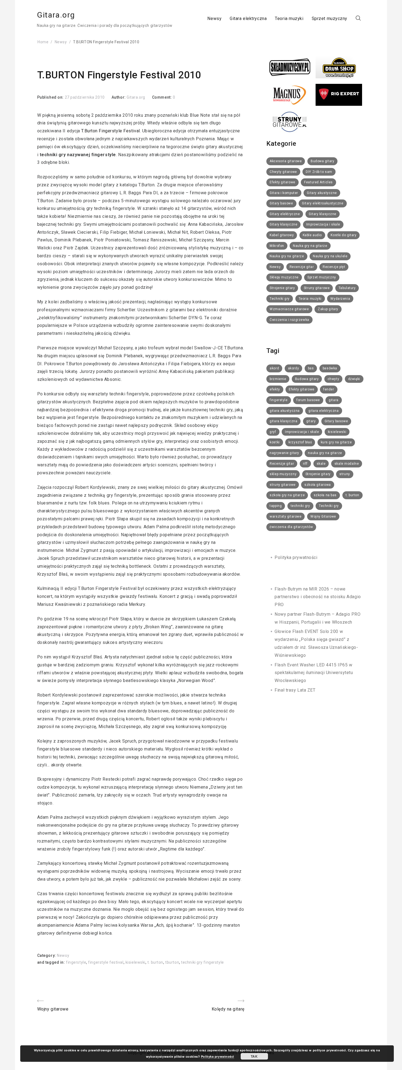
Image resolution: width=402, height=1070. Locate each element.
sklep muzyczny (283, 474)
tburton (172, 962)
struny (344, 474)
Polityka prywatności (296, 557)
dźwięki (354, 379)
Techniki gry (280, 299)
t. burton (155, 962)
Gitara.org (56, 14)
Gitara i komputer (284, 193)
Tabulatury (347, 288)
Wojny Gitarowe (323, 516)
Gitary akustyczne (322, 193)
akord (274, 368)
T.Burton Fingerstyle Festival (110, 130)
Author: (119, 97)
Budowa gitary (322, 161)
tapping (276, 506)
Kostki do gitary (343, 235)
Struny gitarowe (317, 288)
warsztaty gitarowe (285, 516)
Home (42, 42)
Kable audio (312, 235)
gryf (273, 432)
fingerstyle (76, 962)
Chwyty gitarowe (283, 172)
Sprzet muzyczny (329, 18)
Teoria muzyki (289, 18)
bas (311, 368)
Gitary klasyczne (322, 214)
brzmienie (278, 379)
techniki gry (300, 506)
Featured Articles (318, 182)
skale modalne (346, 464)
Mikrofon (277, 246)
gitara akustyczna (285, 411)
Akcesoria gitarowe (286, 161)
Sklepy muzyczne (284, 277)
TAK (254, 1056)
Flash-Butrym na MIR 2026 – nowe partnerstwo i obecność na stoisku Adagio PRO (318, 596)
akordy (293, 368)
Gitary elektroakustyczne (322, 203)
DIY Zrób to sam (319, 172)
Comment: (162, 97)
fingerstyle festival (105, 962)
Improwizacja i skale (323, 224)
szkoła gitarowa (317, 485)
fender (328, 389)
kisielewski (135, 962)
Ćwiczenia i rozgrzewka (289, 320)
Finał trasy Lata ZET (295, 690)
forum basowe (308, 400)
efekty (275, 389)
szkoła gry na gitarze (287, 495)
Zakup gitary (328, 309)
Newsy (214, 18)
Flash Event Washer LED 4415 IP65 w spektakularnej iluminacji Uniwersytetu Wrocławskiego (314, 672)
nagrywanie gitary (284, 453)
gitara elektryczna (323, 411)
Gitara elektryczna (248, 18)
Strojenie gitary (282, 288)
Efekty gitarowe (282, 182)
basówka (330, 368)
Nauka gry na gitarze (310, 246)
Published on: (51, 97)
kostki (274, 442)
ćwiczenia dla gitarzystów (291, 527)
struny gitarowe (282, 485)
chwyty (333, 379)
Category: (47, 955)
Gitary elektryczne (285, 214)
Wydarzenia (340, 299)
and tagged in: (51, 962)
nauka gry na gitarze (325, 453)
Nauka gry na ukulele (330, 256)
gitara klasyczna (283, 421)
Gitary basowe (281, 203)
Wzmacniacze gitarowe (289, 309)
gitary (311, 421)
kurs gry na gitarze (336, 442)
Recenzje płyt (334, 267)
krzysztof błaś (300, 442)
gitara (333, 400)
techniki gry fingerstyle (202, 962)
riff (305, 464)
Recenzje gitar (302, 267)
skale (321, 464)
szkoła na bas (325, 495)
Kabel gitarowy (282, 235)
